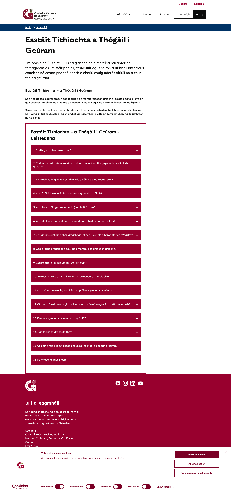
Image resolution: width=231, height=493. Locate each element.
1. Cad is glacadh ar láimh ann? (52, 150)
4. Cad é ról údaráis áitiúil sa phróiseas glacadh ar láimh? (67, 193)
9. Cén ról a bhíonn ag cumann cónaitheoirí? (60, 262)
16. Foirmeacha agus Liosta (50, 359)
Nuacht (146, 14)
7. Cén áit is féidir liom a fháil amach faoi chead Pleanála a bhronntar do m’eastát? (83, 235)
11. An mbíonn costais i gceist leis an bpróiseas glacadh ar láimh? (72, 290)
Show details (164, 486)
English (183, 3)
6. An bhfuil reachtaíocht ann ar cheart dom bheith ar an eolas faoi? (74, 221)
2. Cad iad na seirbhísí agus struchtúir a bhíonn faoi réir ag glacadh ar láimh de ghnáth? (80, 165)
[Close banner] (226, 451)
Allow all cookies (196, 454)
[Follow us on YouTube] (140, 383)
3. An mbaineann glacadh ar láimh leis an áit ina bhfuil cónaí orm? (73, 179)
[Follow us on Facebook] (117, 383)
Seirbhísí (41, 27)
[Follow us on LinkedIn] (132, 383)
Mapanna (164, 14)
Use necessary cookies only (197, 473)
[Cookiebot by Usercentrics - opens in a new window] (20, 486)
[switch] (90, 486)
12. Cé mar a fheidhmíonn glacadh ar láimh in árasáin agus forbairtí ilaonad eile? (81, 304)
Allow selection (196, 463)
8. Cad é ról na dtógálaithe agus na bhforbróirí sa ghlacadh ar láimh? (74, 248)
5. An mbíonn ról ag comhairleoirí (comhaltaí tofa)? (64, 207)
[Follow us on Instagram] (125, 383)
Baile (28, 27)
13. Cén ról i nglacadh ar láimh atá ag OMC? (59, 318)
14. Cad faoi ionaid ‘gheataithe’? (52, 331)
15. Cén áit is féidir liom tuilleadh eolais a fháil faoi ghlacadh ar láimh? (75, 345)
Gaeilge (199, 3)
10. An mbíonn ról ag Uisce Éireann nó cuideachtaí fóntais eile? (71, 276)
